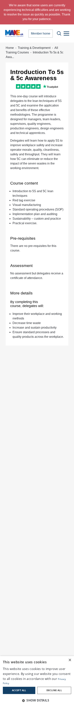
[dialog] (37, 681)
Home (10, 47)
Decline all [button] (54, 690)
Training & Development (34, 47)
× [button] (69, 660)
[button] (37, 700)
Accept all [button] (19, 690)
